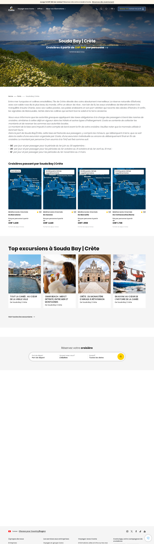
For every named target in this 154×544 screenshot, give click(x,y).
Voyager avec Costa (26, 9)
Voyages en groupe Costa (53, 543)
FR (112, 9)
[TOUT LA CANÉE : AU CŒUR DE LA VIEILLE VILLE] (24, 281)
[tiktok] (140, 531)
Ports (19, 96)
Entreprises (12, 543)
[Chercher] (101, 9)
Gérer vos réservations (55, 9)
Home (10, 96)
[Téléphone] (97, 9)
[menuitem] (43, 356)
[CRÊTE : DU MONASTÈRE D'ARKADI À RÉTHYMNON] (94, 281)
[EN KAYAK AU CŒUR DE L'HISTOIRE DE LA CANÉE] (129, 281)
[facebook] (136, 531)
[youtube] (145, 531)
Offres (40, 9)
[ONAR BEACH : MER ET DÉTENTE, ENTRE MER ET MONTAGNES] (59, 281)
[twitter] (132, 531)
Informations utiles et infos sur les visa (93, 543)
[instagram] (127, 531)
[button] (106, 9)
